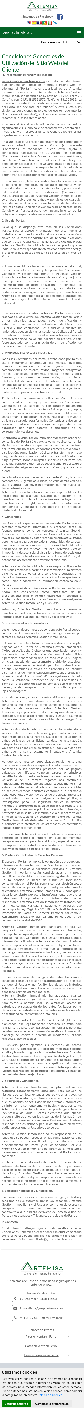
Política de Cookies (50, 1395)
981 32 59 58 (29, 1317)
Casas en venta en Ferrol (41, 1345)
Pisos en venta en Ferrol (41, 1336)
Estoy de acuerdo (16, 1403)
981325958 (68, 99)
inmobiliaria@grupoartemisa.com (50, 1239)
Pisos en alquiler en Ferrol (41, 1355)
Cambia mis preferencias (52, 1403)
